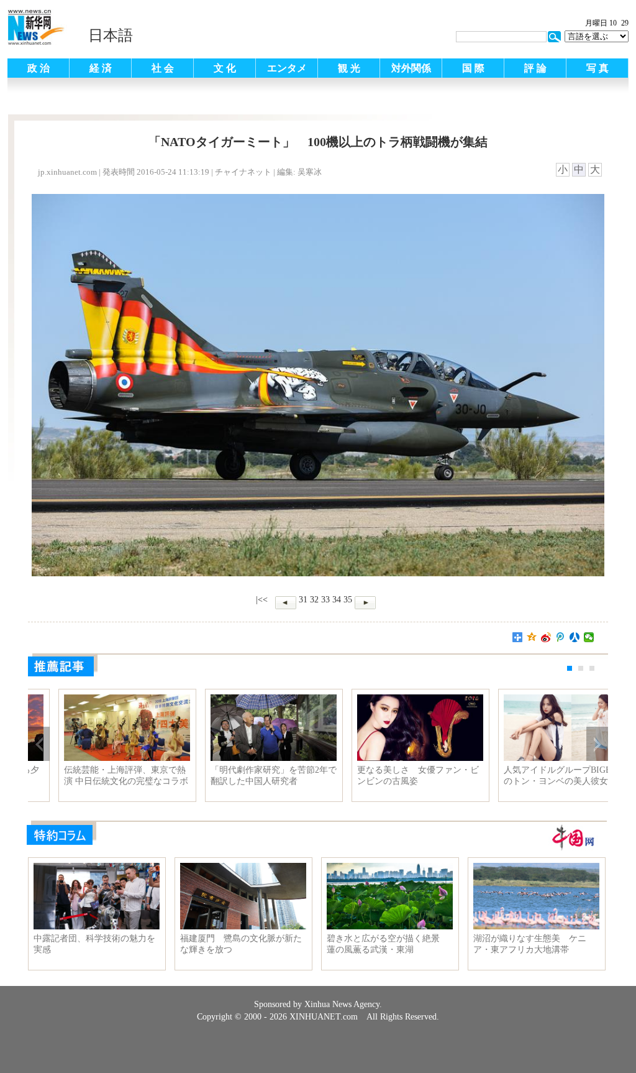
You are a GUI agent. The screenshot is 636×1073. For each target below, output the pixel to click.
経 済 (100, 68)
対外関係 (411, 68)
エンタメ (287, 68)
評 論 (535, 68)
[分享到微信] (589, 637)
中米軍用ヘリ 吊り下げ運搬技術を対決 (242, 775)
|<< (262, 599)
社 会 (163, 68)
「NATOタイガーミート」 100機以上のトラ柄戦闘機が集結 (96, 775)
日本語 (110, 35)
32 (314, 599)
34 (336, 599)
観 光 (349, 68)
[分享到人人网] (575, 637)
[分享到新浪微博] (546, 637)
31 (303, 599)
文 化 (225, 68)
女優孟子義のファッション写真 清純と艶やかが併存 (538, 775)
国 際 (473, 68)
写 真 (597, 68)
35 (347, 599)
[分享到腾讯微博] (560, 637)
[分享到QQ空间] (532, 637)
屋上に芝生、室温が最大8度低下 (391, 770)
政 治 (38, 68)
